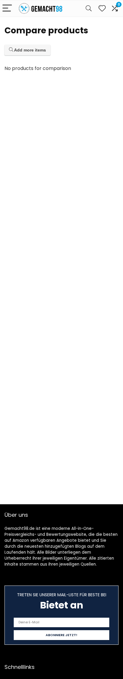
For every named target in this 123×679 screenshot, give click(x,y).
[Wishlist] (102, 8)
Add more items (29, 50)
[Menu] (7, 8)
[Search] (89, 8)
